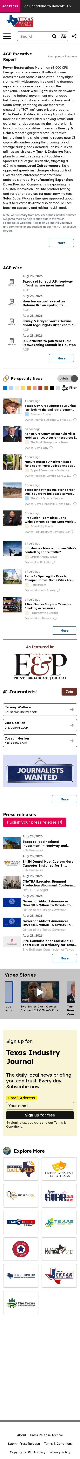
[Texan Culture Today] (20, 1222)
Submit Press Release (24, 1444)
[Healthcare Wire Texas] (20, 1195)
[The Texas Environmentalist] (20, 1302)
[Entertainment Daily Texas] (59, 1169)
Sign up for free (40, 1115)
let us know (49, 223)
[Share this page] (74, 36)
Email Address (21, 1098)
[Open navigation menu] (7, 36)
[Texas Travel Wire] (59, 1276)
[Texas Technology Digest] (20, 1276)
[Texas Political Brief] (59, 1249)
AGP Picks (10, 6)
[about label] (27, 414)
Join (69, 691)
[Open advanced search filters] (63, 36)
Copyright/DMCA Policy (27, 1452)
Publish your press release (32, 822)
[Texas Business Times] (59, 1222)
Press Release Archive (46, 1435)
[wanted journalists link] (40, 667)
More (61, 243)
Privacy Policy (59, 1452)
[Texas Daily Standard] (20, 1249)
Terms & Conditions (58, 1444)
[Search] (54, 36)
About (21, 1435)
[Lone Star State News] (59, 1195)
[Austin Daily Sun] (20, 1169)
